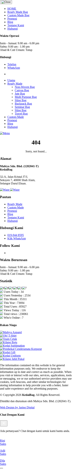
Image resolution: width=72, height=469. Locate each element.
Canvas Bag (22, 90)
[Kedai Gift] (7, 352)
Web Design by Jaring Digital (17, 407)
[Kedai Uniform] (10, 355)
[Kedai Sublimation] (12, 345)
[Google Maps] (15, 189)
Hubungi (12, 28)
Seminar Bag (22, 107)
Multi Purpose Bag (26, 97)
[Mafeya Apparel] (11, 332)
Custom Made (15, 116)
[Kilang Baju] (8, 342)
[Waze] (5, 189)
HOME (11, 8)
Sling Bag (20, 100)
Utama (11, 80)
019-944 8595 (15, 235)
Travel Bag (21, 113)
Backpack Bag (23, 103)
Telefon (11, 64)
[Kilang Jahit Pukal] (12, 358)
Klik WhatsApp (16, 238)
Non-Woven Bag (25, 87)
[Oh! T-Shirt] (8, 335)
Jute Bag (20, 93)
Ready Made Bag (17, 12)
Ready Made (14, 83)
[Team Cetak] (8, 339)
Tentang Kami (15, 25)
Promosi (12, 18)
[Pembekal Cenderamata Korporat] (21, 349)
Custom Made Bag (18, 15)
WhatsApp (13, 67)
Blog (10, 22)
